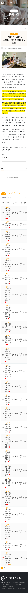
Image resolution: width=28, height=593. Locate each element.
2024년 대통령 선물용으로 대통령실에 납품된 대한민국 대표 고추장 (8, 294)
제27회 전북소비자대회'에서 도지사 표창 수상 (8, 236)
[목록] (25, 28)
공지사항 (9, 194)
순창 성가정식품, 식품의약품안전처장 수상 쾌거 (8, 279)
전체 (3, 194)
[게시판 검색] (25, 197)
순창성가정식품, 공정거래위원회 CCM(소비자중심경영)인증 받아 (8, 498)
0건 (6, 48)
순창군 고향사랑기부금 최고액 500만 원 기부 (8, 341)
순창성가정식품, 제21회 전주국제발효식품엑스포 (8, 328)
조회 (20, 203)
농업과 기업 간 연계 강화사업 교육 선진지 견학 (7, 387)
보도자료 (17, 194)
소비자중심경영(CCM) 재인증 (8, 225)
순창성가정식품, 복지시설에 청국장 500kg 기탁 (8, 471)
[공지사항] (8, 286)
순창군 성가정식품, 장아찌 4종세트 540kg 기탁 (8, 428)
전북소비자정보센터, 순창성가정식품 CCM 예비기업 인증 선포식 (8, 532)
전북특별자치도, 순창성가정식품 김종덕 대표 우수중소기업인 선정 (8, 313)
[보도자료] (8, 207)
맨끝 (7, 568)
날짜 (25, 203)
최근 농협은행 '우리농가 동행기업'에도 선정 (7, 400)
